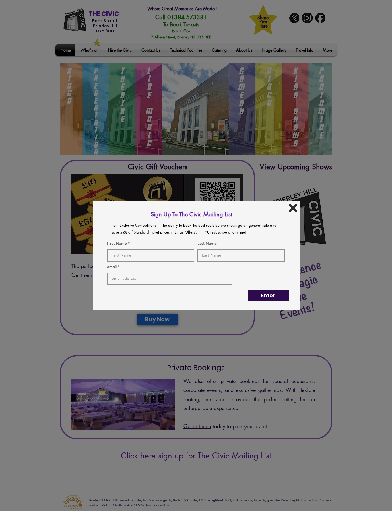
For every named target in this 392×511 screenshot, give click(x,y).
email (112, 267)
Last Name (207, 243)
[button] (293, 208)
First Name (117, 243)
